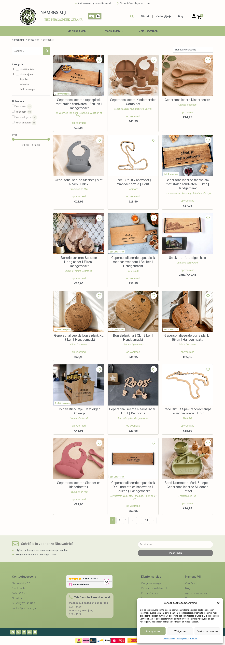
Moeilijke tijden (77, 31)
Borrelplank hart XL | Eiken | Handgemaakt (133, 338)
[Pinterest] (29, 632)
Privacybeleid (183, 639)
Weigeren (180, 631)
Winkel (145, 16)
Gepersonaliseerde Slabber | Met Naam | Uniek (79, 182)
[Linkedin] (24, 632)
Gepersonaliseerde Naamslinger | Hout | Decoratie (133, 411)
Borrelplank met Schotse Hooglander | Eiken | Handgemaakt (79, 262)
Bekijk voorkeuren (207, 631)
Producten (33, 39)
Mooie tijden (112, 31)
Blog (180, 16)
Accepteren (153, 631)
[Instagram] (18, 632)
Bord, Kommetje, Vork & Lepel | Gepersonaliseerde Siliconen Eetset (187, 487)
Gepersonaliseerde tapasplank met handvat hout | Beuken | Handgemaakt (133, 262)
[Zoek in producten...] (132, 16)
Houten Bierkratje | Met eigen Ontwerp (78, 411)
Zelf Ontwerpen (148, 31)
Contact (193, 639)
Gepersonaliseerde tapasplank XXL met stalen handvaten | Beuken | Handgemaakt (133, 487)
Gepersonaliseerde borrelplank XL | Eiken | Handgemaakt (78, 338)
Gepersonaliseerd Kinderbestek (187, 100)
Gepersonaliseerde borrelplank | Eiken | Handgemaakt (187, 338)
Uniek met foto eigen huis (187, 258)
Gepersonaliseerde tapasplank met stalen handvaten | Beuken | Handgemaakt (79, 104)
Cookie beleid (169, 639)
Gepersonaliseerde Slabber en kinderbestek (78, 485)
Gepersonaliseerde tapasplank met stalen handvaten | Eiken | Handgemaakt (187, 184)
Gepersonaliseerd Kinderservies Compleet (133, 102)
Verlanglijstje (163, 16)
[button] (218, 603)
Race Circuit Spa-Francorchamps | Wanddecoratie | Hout (187, 411)
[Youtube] (35, 632)
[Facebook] (12, 632)
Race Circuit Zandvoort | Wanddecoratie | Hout (133, 182)
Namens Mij (18, 39)
